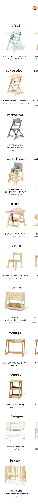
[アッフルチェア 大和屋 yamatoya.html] (15, 53)
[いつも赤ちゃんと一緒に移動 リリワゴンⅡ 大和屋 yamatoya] (15, 443)
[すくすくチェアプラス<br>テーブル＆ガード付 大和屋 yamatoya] (15, 97)
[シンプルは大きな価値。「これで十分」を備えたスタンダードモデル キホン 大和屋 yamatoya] (15, 488)
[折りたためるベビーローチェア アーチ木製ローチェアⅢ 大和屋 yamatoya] (15, 230)
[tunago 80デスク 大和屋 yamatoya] (15, 360)
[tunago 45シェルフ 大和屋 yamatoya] (15, 401)
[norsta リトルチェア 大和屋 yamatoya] (15, 272)
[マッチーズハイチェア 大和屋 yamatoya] (15, 186)
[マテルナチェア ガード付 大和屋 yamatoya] (15, 142)
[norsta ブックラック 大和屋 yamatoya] (15, 314)
